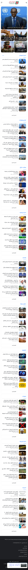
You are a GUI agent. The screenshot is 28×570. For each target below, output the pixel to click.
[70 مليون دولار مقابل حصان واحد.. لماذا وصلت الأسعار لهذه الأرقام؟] (22, 402)
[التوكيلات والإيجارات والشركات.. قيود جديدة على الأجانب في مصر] (22, 334)
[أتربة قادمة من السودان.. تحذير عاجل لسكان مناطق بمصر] (22, 340)
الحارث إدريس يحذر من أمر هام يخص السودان (16, 27)
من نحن (25, 546)
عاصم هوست (6, 563)
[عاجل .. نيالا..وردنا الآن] (22, 103)
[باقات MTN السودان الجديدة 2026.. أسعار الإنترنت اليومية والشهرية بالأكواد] (22, 385)
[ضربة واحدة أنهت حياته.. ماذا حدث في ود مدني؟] (22, 464)
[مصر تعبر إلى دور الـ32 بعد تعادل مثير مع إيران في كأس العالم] (22, 247)
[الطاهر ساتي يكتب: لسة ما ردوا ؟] (22, 196)
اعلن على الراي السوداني (23, 556)
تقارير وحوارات (22, 120)
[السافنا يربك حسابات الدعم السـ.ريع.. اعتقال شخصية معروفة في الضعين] (22, 96)
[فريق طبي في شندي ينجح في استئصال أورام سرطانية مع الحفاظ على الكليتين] (22, 500)
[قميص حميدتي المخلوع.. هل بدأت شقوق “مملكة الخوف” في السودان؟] (22, 144)
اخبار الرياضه (23, 212)
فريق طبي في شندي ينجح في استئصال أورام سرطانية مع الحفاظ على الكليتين (10, 500)
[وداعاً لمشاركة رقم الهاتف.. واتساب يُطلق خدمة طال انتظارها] (22, 361)
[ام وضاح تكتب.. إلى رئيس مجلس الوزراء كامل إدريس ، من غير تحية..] (22, 202)
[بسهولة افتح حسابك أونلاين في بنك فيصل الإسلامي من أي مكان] (22, 293)
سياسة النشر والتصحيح (22, 550)
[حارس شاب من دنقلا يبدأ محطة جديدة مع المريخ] (22, 218)
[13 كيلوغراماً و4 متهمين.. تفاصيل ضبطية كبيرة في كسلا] (22, 453)
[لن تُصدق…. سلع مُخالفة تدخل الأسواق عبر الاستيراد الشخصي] (22, 282)
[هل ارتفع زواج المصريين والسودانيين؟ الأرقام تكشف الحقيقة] (22, 413)
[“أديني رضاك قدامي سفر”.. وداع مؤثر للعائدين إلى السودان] (22, 408)
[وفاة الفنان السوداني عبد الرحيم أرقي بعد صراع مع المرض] (22, 431)
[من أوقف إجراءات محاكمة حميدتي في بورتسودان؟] (22, 126)
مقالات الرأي (23, 167)
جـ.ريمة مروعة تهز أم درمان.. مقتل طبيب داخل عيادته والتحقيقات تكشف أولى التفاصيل (10, 476)
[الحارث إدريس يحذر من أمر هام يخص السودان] (14, 18)
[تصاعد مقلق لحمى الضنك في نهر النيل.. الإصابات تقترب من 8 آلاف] (22, 525)
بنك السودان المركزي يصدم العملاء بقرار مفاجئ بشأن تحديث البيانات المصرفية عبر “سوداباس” (10, 275)
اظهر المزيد (14, 299)
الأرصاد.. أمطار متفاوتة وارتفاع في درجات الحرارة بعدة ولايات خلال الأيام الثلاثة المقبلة (10, 109)
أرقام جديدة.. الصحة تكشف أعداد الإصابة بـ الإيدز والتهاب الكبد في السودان (11, 493)
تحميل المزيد (14, 115)
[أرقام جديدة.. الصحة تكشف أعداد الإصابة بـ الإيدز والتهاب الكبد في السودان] (22, 493)
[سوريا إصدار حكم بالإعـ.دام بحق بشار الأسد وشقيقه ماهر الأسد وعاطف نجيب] (22, 315)
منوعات (24, 396)
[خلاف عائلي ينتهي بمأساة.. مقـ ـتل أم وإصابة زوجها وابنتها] (22, 459)
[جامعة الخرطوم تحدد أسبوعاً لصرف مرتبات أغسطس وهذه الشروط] (22, 287)
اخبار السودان (22, 55)
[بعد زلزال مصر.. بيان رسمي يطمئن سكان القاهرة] (22, 322)
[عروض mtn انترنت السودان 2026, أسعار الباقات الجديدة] (22, 367)
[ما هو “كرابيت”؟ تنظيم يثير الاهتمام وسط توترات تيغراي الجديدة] (22, 309)
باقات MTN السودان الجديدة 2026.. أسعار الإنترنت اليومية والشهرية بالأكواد (10, 385)
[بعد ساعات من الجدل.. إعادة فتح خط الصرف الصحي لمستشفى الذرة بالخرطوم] (22, 507)
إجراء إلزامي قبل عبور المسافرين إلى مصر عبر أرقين (8, 39)
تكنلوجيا (24, 350)
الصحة (24, 487)
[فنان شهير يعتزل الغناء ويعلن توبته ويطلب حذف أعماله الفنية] (22, 425)
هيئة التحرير (25, 548)
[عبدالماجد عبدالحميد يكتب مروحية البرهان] (22, 185)
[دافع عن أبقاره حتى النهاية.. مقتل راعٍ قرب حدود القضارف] (22, 470)
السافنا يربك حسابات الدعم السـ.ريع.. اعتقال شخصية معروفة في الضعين (10, 96)
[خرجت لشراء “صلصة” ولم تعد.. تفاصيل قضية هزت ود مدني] (22, 447)
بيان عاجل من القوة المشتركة (11, 88)
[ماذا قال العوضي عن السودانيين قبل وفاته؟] (22, 520)
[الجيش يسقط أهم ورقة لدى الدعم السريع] (20, 35)
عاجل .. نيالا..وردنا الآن (13, 101)
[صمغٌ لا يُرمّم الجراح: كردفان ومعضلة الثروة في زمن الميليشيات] (22, 157)
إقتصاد (24, 257)
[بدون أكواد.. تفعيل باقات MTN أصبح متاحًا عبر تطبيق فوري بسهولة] (22, 379)
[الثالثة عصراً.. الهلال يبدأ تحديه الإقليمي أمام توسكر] (22, 241)
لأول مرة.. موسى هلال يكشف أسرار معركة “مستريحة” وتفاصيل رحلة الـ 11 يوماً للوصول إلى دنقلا (10, 132)
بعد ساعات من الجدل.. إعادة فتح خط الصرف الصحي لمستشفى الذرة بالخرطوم (10, 507)
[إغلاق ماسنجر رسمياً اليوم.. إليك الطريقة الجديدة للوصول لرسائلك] (22, 373)
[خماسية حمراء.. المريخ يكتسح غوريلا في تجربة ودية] (22, 230)
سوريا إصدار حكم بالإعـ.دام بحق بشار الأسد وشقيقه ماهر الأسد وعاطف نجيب (10, 315)
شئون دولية (23, 304)
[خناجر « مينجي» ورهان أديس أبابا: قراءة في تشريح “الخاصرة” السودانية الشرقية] (22, 150)
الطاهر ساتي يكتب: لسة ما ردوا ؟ (11, 194)
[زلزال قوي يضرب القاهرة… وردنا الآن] (22, 328)
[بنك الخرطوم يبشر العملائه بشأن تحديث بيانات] (22, 269)
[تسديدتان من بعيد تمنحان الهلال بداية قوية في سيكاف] (22, 235)
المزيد (3, 55)
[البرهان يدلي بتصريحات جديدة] (7, 46)
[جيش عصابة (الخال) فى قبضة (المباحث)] (22, 173)
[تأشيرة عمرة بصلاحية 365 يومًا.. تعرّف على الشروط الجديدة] (22, 419)
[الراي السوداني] (14, 3)
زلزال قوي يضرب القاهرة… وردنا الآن (10, 326)
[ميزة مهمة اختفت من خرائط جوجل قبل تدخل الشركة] (22, 356)
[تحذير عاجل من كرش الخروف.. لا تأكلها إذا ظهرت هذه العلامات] (22, 514)
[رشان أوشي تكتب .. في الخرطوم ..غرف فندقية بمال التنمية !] (22, 190)
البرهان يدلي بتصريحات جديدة (11, 82)
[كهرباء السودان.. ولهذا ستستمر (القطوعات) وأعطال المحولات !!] (22, 179)
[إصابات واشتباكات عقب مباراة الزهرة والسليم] (22, 224)
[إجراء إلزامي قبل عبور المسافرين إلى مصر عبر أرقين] (7, 35)
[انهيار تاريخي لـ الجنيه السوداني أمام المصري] (20, 46)
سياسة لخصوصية (23, 552)
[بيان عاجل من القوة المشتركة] (22, 90)
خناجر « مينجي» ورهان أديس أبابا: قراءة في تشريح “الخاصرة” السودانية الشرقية (11, 150)
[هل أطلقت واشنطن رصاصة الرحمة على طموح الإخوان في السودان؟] (22, 138)
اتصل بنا (25, 554)
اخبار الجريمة (23, 441)
